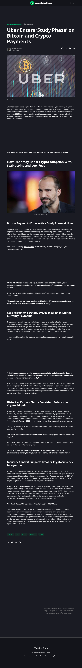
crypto (24, 534)
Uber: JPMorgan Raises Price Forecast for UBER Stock (36, 504)
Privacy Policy (54, 656)
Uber (41, 534)
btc (17, 534)
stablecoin (33, 534)
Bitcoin (9, 24)
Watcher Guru (41, 648)
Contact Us (27, 656)
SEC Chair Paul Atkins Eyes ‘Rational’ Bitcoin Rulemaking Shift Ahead (42, 152)
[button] (8, 3)
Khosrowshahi (29, 247)
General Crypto (17, 24)
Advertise (35, 656)
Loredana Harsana (17, 48)
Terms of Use (44, 656)
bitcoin (10, 534)
